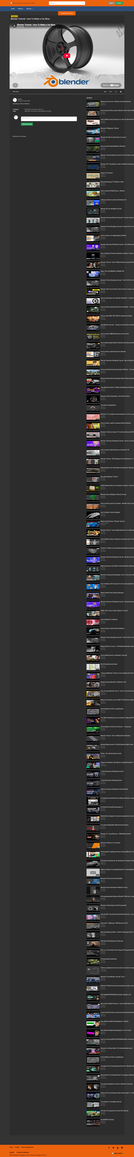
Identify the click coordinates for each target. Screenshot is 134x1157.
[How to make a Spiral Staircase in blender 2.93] (93, 452)
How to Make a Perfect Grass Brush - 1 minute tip (116, 726)
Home (13, 8)
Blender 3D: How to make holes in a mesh (113, 137)
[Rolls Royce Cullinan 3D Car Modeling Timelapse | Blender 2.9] (93, 863)
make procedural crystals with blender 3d (113, 200)
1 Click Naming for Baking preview (111, 780)
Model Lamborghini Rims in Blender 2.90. (113, 682)
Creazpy (104, 969)
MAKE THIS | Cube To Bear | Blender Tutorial (114, 610)
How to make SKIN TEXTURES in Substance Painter (116, 316)
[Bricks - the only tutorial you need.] (93, 756)
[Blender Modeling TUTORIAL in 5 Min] (93, 184)
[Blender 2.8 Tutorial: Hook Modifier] (93, 881)
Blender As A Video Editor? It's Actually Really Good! (116, 1048)
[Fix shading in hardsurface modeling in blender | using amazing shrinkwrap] (93, 801)
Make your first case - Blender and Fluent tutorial (116, 101)
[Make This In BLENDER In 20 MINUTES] (93, 274)
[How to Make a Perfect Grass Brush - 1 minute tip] (93, 729)
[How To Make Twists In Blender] (93, 515)
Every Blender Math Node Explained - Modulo (114, 1021)
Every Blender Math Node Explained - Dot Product (116, 1030)
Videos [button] (20, 8)
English (120, 1153)
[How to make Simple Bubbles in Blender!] (93, 149)
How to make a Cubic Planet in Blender (112, 628)
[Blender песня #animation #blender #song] (93, 890)
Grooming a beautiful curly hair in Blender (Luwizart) (117, 1084)
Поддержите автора (67, 13)
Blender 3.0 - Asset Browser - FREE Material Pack (116, 834)
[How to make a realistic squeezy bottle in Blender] (93, 426)
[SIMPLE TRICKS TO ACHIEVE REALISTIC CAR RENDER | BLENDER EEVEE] (93, 872)
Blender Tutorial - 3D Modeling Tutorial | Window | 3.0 (117, 459)
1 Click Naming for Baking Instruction (112, 771)
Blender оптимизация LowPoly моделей (113, 905)
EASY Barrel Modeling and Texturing (112, 941)
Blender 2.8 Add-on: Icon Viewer (110, 843)
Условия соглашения (22, 1152)
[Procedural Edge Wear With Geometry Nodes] (93, 828)
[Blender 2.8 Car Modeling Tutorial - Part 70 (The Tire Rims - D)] (93, 283)
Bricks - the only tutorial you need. (111, 753)
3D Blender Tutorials (31, 109)
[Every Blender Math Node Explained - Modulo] (93, 1024)
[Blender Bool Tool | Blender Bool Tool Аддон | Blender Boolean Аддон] (93, 1078)
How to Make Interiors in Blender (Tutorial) (114, 655)
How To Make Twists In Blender (110, 512)
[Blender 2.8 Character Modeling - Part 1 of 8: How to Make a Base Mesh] (93, 577)
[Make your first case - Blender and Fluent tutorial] (93, 104)
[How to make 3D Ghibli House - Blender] (93, 193)
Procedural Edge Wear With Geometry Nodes (115, 825)
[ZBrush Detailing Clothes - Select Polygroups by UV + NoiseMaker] (93, 935)
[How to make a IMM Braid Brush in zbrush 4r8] (93, 336)
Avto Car (40, 109)
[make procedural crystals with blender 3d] (93, 202)
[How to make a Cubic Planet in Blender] (93, 631)
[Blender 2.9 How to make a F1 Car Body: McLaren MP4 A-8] (93, 435)
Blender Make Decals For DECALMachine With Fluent (117, 744)
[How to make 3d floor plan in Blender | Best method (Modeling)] (93, 113)
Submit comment (27, 124)
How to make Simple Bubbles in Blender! (113, 146)
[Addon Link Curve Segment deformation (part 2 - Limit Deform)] (93, 1095)
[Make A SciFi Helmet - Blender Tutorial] (93, 524)
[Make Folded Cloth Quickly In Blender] (93, 595)
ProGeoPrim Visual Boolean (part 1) (112, 807)
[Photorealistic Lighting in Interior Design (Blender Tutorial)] (93, 854)
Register (119, 3)
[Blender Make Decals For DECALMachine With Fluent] (93, 747)
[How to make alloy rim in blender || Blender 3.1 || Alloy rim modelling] (93, 301)
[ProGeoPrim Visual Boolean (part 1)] (93, 810)
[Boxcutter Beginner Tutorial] (93, 479)
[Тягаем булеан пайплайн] (93, 961)
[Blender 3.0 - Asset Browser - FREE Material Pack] (93, 836)
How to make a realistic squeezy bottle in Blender (116, 423)
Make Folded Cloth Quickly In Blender (112, 592)
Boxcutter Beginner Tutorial (109, 476)
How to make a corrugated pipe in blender (113, 235)
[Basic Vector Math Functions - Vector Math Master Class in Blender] (93, 1006)
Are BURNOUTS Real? (107, 1119)
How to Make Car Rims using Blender (112, 709)
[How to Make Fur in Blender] (93, 622)
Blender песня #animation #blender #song (114, 887)
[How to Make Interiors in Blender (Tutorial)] (93, 658)
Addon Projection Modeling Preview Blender (114, 789)
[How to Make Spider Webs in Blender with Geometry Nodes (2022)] (93, 345)
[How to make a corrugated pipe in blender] (93, 238)
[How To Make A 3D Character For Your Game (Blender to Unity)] (93, 586)
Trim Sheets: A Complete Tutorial (111, 1102)
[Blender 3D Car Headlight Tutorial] (93, 211)
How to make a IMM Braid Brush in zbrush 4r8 (115, 334)
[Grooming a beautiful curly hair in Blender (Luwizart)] (93, 1087)
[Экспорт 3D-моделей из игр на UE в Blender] (93, 1113)
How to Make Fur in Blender (109, 619)
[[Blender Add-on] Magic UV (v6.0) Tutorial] (93, 497)
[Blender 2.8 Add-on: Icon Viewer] (93, 845)
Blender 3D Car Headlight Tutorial (111, 209)
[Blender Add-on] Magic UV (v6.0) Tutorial (113, 494)
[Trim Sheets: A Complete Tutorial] (93, 1104)
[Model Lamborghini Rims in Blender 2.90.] (93, 685)
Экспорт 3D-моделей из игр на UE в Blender (115, 1110)
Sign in (111, 3)
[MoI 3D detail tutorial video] (93, 667)
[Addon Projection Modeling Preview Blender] (93, 792)
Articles (29, 8)
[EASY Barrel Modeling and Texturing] (93, 944)
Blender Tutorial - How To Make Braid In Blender (115, 735)
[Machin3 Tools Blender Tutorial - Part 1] (93, 979)
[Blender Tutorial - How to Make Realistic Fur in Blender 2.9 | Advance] (93, 533)
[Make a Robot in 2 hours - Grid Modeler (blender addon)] (93, 649)
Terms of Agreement (27, 1147)
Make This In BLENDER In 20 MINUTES (112, 271)
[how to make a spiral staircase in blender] (93, 354)
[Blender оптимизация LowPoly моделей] (93, 908)
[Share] (115, 92)
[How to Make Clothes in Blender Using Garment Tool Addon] (93, 542)
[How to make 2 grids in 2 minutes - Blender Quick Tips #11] (93, 506)
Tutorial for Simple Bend (108, 405)
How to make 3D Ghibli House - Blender (113, 191)
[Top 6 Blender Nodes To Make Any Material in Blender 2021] (93, 390)
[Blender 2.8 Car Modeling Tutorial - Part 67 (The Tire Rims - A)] (93, 640)
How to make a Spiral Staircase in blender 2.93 (115, 450)
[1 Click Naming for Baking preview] (93, 783)
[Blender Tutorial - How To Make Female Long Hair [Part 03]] (93, 265)
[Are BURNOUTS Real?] (93, 1122)
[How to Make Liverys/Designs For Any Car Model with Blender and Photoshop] (93, 122)
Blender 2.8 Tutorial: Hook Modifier (112, 878)
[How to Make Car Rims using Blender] (93, 711)
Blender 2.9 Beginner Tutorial (110, 128)
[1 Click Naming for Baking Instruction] (93, 774)
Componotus (105, 523)
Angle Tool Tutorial (107, 173)
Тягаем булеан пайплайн (109, 959)
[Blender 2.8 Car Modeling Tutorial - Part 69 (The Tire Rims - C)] (93, 229)
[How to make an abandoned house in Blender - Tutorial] (93, 309)
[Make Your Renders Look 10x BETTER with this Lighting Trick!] (93, 702)
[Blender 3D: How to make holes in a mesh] (93, 140)
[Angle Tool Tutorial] (93, 176)
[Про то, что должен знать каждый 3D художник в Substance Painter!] (93, 953)
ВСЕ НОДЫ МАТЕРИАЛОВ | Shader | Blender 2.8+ (116, 994)
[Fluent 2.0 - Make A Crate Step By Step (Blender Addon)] (93, 551)
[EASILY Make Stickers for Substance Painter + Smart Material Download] (93, 488)
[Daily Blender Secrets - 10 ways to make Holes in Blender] (93, 327)
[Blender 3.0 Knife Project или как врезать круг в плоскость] (93, 988)
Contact (17, 1147)
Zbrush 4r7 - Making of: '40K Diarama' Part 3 (114, 923)
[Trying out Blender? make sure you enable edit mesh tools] (93, 676)
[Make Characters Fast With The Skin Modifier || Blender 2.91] (93, 569)
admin (20, 99)
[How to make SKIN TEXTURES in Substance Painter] (93, 318)
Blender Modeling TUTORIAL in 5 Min (112, 182)
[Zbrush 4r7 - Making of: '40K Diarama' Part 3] (93, 926)
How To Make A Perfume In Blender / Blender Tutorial (117, 253)
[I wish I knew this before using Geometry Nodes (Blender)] (93, 1015)
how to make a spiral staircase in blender (113, 351)
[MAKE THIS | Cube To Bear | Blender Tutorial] (93, 613)
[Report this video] (120, 92)
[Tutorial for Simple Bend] (93, 408)
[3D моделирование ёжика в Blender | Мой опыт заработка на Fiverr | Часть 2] (93, 899)
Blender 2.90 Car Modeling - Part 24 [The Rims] (115, 396)
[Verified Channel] (22, 99)
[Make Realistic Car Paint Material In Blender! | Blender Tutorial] (93, 470)
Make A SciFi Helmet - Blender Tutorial (112, 521)
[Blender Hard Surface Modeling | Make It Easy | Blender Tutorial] (93, 381)
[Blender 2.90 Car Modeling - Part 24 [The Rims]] (93, 399)
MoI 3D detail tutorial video (109, 664)
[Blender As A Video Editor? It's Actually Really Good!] (93, 1051)
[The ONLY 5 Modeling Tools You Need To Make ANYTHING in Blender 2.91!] (93, 720)
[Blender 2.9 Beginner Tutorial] (93, 131)
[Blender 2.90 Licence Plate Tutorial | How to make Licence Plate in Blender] (93, 292)
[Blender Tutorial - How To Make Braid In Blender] (93, 738)
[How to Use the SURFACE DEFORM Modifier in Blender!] (93, 1042)
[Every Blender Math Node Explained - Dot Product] (93, 1033)
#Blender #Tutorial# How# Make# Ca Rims (38, 111)
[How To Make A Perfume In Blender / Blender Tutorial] (93, 256)
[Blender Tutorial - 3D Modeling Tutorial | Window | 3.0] (93, 461)
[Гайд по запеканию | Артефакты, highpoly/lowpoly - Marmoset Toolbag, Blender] (93, 765)
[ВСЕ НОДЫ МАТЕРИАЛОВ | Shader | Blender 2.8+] (93, 997)
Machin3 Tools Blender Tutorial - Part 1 (113, 976)
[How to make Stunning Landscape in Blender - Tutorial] (93, 372)
